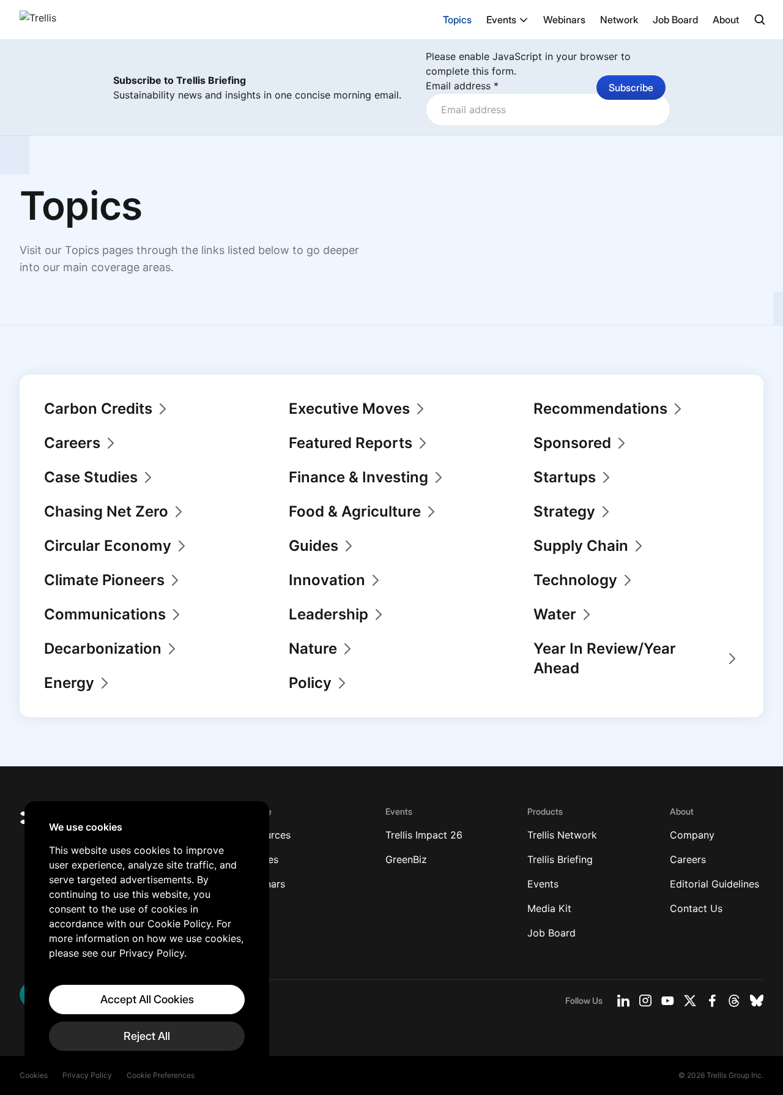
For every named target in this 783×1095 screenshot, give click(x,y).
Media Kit (549, 908)
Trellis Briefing (560, 859)
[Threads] (734, 1001)
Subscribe (631, 87)
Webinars (564, 19)
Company (692, 835)
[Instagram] (645, 1001)
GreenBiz (406, 859)
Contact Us (696, 908)
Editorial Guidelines (714, 884)
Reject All (147, 1036)
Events (501, 19)
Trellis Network (562, 835)
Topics (457, 19)
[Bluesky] (756, 1001)
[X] (690, 1001)
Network (619, 19)
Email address (462, 86)
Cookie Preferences (161, 1075)
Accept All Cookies (147, 999)
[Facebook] (712, 1001)
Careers (688, 859)
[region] (146, 936)
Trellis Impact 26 (423, 835)
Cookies (34, 1075)
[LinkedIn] (623, 1001)
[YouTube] (667, 1001)
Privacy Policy (87, 1075)
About (726, 19)
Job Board (675, 19)
